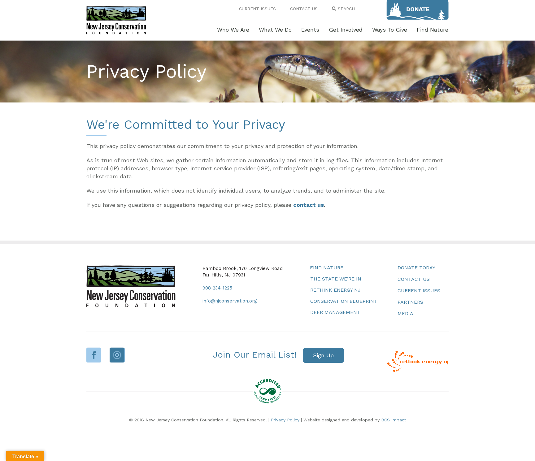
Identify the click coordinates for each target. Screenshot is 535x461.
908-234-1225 (217, 288)
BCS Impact (393, 419)
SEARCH (345, 8)
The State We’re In (335, 279)
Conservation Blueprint (343, 301)
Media (405, 313)
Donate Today (416, 268)
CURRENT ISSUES (257, 8)
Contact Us (414, 279)
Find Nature (326, 268)
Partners (410, 302)
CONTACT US (304, 8)
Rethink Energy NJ (335, 290)
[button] (323, 355)
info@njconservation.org (229, 301)
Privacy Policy (285, 419)
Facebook (94, 355)
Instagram (117, 355)
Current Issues (419, 291)
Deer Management (335, 312)
